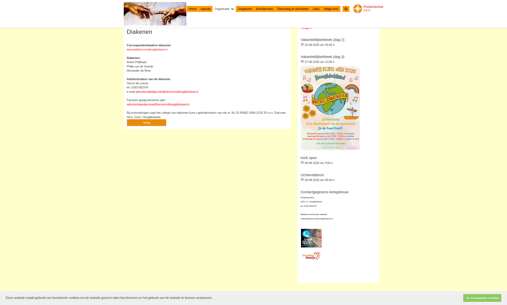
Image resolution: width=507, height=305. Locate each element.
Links (316, 8)
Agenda (206, 8)
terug (146, 122)
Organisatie (221, 8)
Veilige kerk (331, 8)
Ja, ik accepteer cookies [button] (482, 297)
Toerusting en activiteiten (293, 8)
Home (193, 8)
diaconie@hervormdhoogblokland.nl (147, 49)
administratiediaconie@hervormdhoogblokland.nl (166, 91)
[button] (213, 298)
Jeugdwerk (245, 8)
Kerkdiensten (264, 8)
